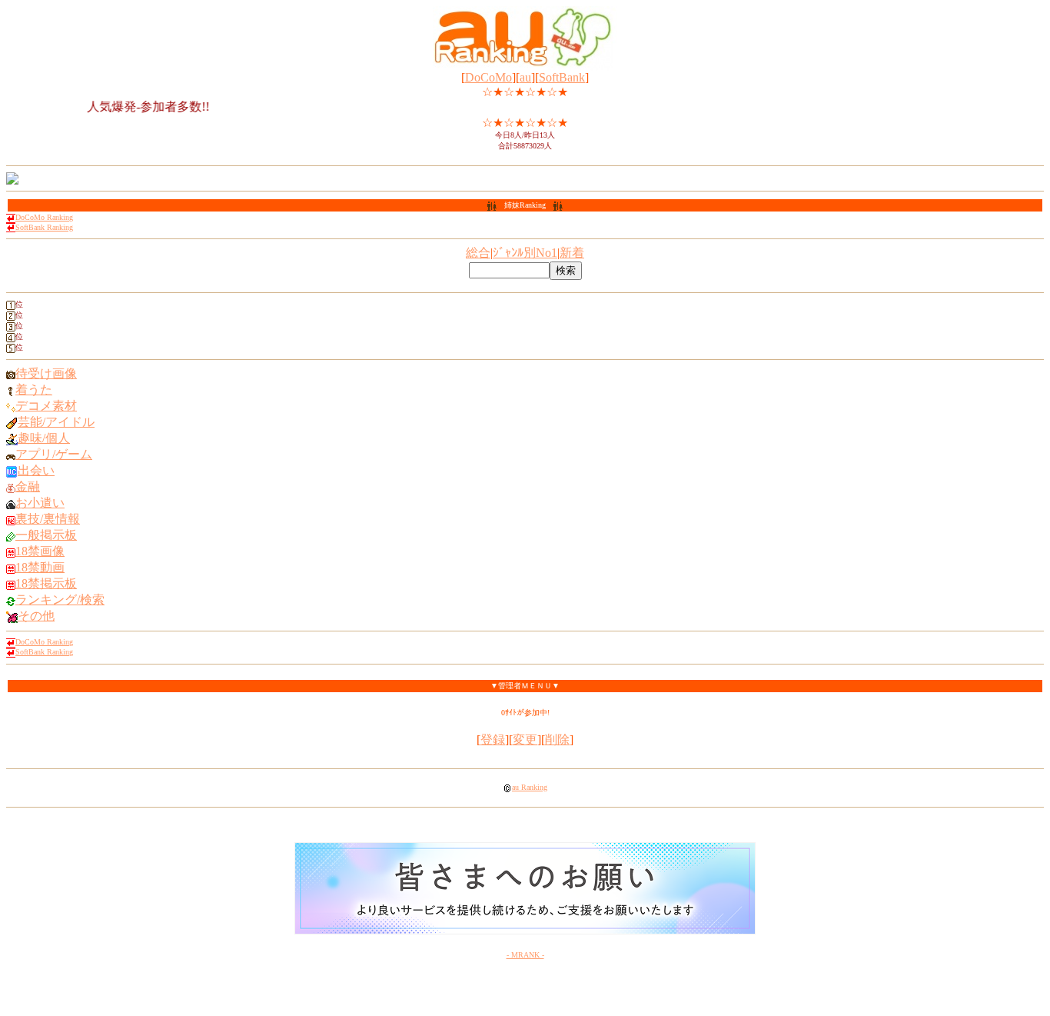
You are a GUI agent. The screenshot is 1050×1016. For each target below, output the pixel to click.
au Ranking (529, 787)
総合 (478, 252)
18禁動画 (40, 567)
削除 (557, 739)
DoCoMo (488, 77)
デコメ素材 (46, 405)
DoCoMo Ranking (44, 217)
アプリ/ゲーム (53, 454)
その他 (36, 615)
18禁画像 (40, 551)
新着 (572, 252)
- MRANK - (525, 955)
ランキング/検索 (60, 599)
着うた (33, 389)
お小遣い (40, 502)
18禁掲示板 (46, 583)
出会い (36, 470)
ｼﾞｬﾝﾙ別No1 (525, 252)
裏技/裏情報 (47, 518)
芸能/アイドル (56, 421)
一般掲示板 (46, 534)
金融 (27, 486)
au (525, 77)
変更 (525, 739)
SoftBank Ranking (44, 227)
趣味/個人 (44, 438)
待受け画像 (46, 373)
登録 (492, 739)
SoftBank (562, 77)
